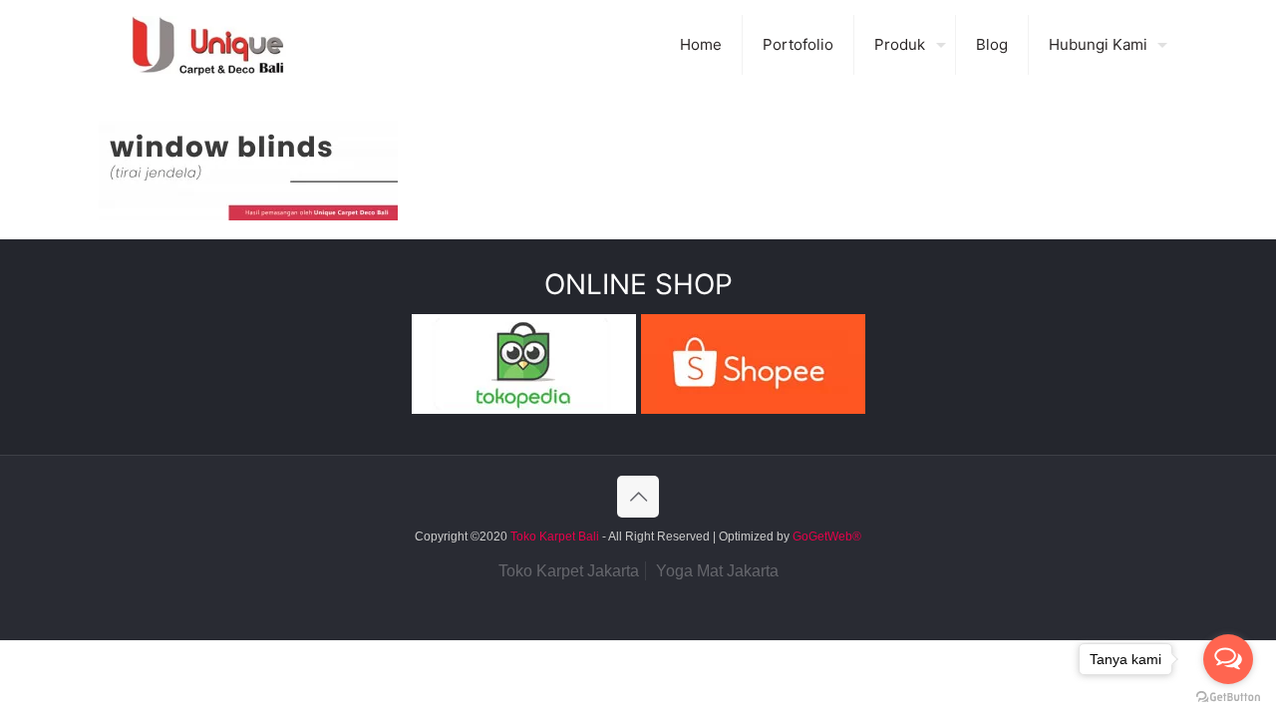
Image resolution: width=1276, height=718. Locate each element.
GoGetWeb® (825, 536)
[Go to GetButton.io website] (1228, 697)
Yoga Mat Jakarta (717, 570)
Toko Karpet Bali (554, 536)
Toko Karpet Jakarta (568, 570)
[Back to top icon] (638, 497)
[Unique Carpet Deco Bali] (228, 45)
